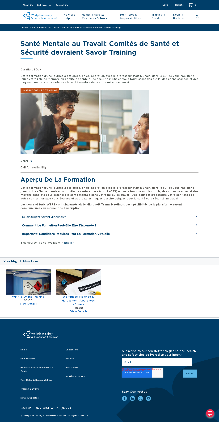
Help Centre (72, 367)
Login (165, 5)
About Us (28, 5)
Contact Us (61, 5)
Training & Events (30, 389)
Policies (70, 358)
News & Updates (30, 398)
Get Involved (44, 5)
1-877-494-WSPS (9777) (52, 408)
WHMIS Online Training (28, 296)
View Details (28, 303)
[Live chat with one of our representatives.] (210, 413)
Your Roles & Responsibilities (37, 380)
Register (180, 5)
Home (25, 27)
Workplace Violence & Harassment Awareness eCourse (79, 300)
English (69, 242)
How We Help (28, 358)
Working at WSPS (75, 376)
